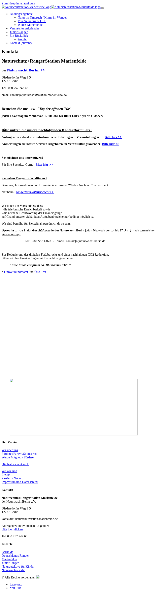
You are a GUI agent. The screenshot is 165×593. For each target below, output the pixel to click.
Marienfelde (9, 559)
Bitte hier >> (113, 137)
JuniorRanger (10, 563)
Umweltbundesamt (16, 272)
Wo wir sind (9, 471)
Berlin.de (7, 552)
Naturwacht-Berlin (13, 570)
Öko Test (40, 272)
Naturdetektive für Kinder (18, 566)
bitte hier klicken (12, 529)
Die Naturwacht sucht (15, 464)
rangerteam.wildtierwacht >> (35, 192)
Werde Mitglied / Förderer (18, 457)
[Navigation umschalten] (102, 8)
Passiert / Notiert (12, 478)
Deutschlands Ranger (15, 555)
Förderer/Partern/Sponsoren (19, 453)
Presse (6, 474)
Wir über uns (10, 450)
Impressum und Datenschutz (20, 482)
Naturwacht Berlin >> (26, 70)
